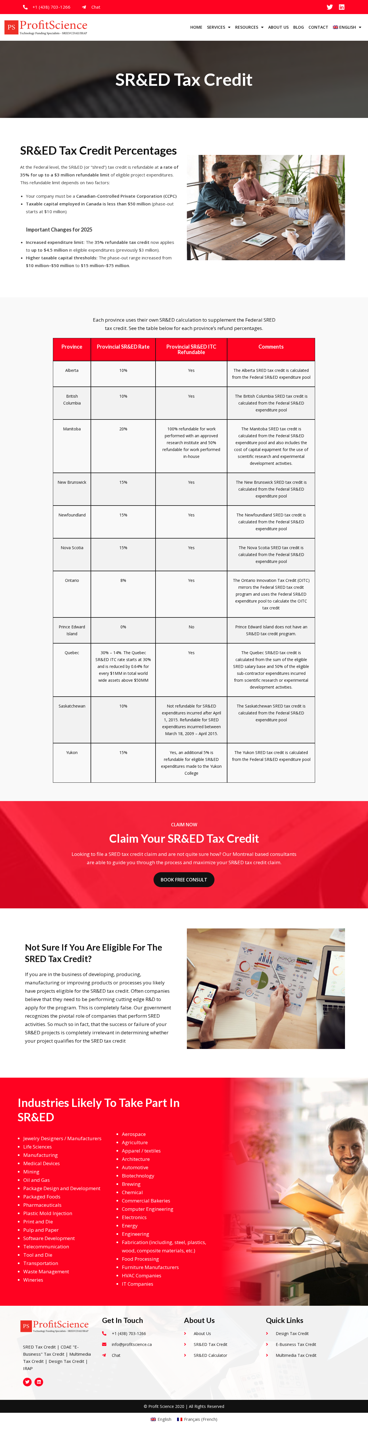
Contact (318, 27)
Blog (298, 27)
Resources (246, 27)
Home (196, 27)
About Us (278, 27)
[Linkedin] (342, 7)
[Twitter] (330, 7)
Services (216, 27)
